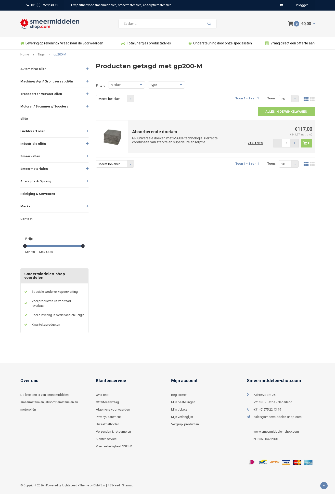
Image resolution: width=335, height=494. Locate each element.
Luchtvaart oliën (33, 131)
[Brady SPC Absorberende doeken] (112, 136)
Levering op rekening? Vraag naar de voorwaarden (64, 43)
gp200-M (59, 54)
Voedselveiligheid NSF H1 (114, 446)
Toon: (271, 98)
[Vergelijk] (281, 5)
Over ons (102, 395)
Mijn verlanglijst (182, 417)
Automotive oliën (33, 69)
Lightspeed (69, 485)
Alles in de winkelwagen (286, 111)
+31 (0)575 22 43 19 (44, 5)
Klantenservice (106, 439)
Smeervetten (30, 156)
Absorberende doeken (154, 131)
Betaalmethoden (107, 424)
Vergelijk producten (185, 424)
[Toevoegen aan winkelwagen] (306, 143)
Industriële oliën (33, 144)
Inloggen (302, 5)
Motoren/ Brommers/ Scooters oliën (44, 112)
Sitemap (127, 485)
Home (24, 54)
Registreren (179, 395)
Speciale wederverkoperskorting (55, 292)
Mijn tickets (179, 409)
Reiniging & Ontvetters (37, 194)
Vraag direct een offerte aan (293, 43)
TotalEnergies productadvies (149, 43)
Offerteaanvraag (107, 402)
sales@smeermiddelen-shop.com (278, 417)
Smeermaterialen (34, 169)
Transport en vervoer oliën (41, 94)
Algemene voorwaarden (113, 409)
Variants (255, 143)
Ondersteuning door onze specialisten (222, 43)
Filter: (100, 85)
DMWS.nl (99, 485)
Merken (26, 206)
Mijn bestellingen (183, 402)
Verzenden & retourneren (113, 431)
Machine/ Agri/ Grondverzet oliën (46, 81)
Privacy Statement (108, 417)
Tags (41, 54)
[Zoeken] (209, 24)
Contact (26, 219)
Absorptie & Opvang (35, 181)
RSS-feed (114, 485)
